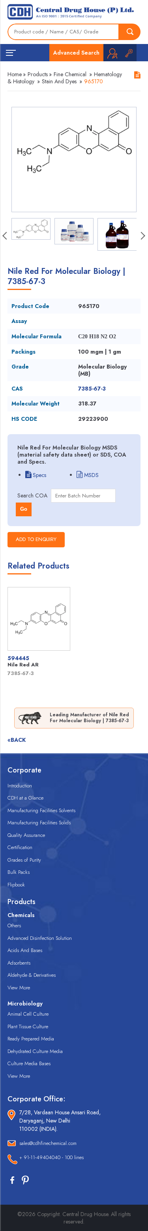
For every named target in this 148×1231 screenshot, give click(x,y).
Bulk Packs (18, 872)
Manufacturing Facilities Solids (39, 822)
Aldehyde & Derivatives (31, 975)
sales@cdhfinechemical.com (48, 1143)
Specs (38, 475)
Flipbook (16, 884)
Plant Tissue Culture (27, 1026)
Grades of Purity (24, 860)
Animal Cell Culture (28, 1014)
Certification (19, 847)
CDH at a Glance (25, 798)
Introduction (19, 785)
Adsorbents (18, 963)
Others (14, 925)
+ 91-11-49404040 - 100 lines (51, 1157)
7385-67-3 (92, 389)
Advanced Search (76, 53)
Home (14, 74)
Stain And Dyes (59, 81)
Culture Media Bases (29, 1063)
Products (38, 74)
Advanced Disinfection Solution (39, 938)
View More (18, 987)
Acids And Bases (24, 950)
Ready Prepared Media (30, 1038)
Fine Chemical (70, 74)
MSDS (90, 475)
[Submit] (130, 32)
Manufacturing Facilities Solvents (41, 810)
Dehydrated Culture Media (35, 1051)
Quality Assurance (26, 835)
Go (23, 509)
